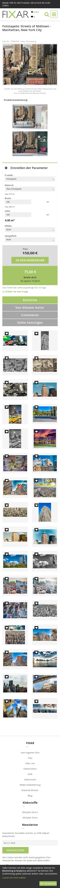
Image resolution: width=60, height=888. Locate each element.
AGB (30, 774)
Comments (30, 315)
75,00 (28, 271)
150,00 (28, 252)
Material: (9, 185)
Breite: (8, 198)
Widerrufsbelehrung (30, 784)
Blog (30, 795)
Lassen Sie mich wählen (14, 877)
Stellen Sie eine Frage (16, 291)
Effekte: (8, 225)
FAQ (30, 757)
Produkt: (9, 175)
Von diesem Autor (29, 307)
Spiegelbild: (11, 235)
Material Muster (30, 790)
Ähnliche (30, 300)
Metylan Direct (30, 812)
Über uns (30, 763)
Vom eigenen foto (30, 752)
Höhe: (7, 211)
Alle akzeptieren (48, 883)
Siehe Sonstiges (30, 322)
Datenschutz (30, 768)
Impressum (30, 779)
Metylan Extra (30, 817)
